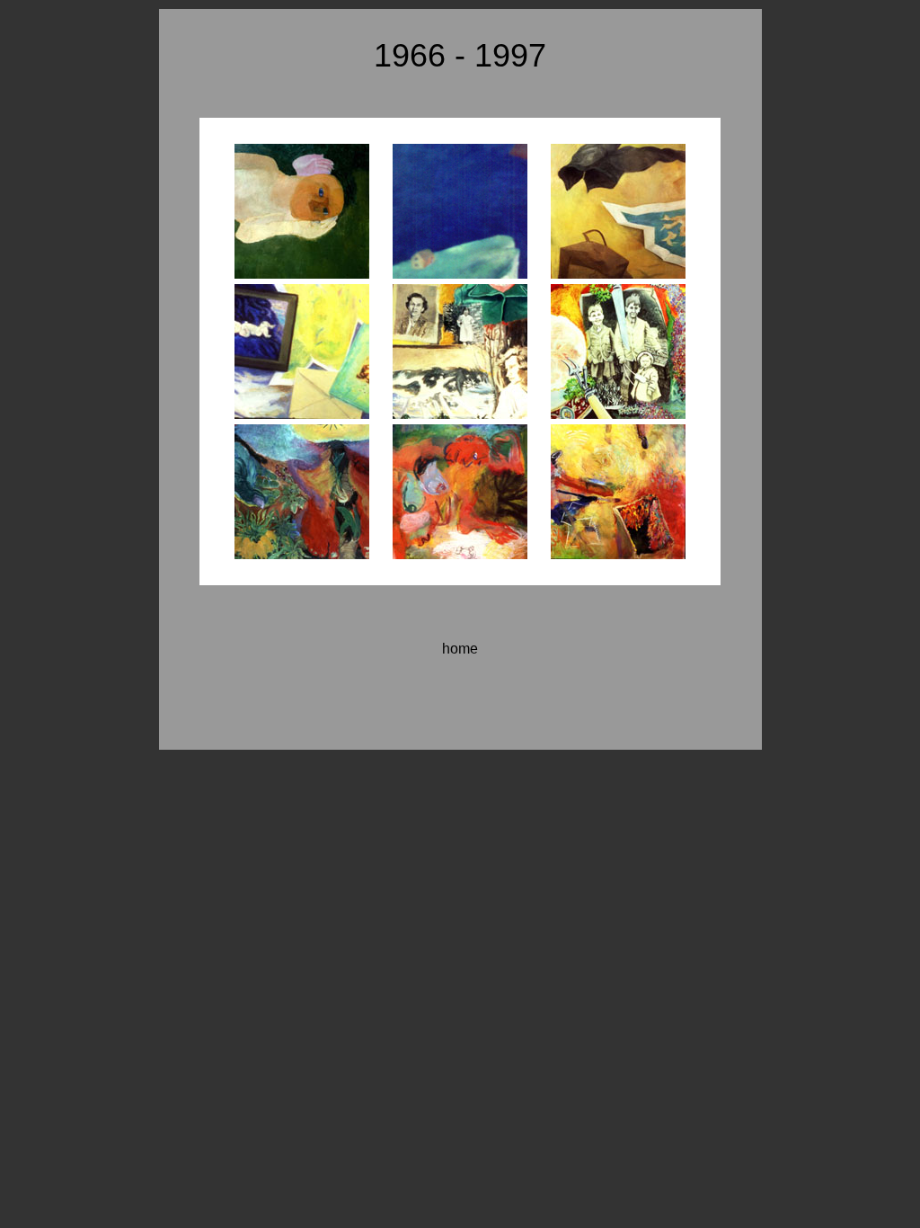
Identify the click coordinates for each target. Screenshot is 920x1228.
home (460, 648)
